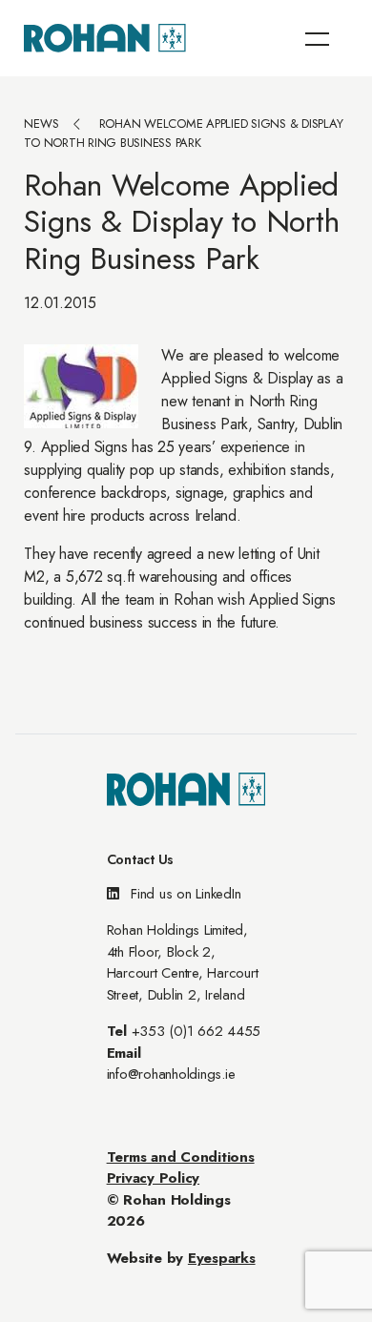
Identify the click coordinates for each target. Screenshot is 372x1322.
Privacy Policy (153, 1177)
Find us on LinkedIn (183, 893)
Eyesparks (222, 1258)
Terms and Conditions (181, 1156)
